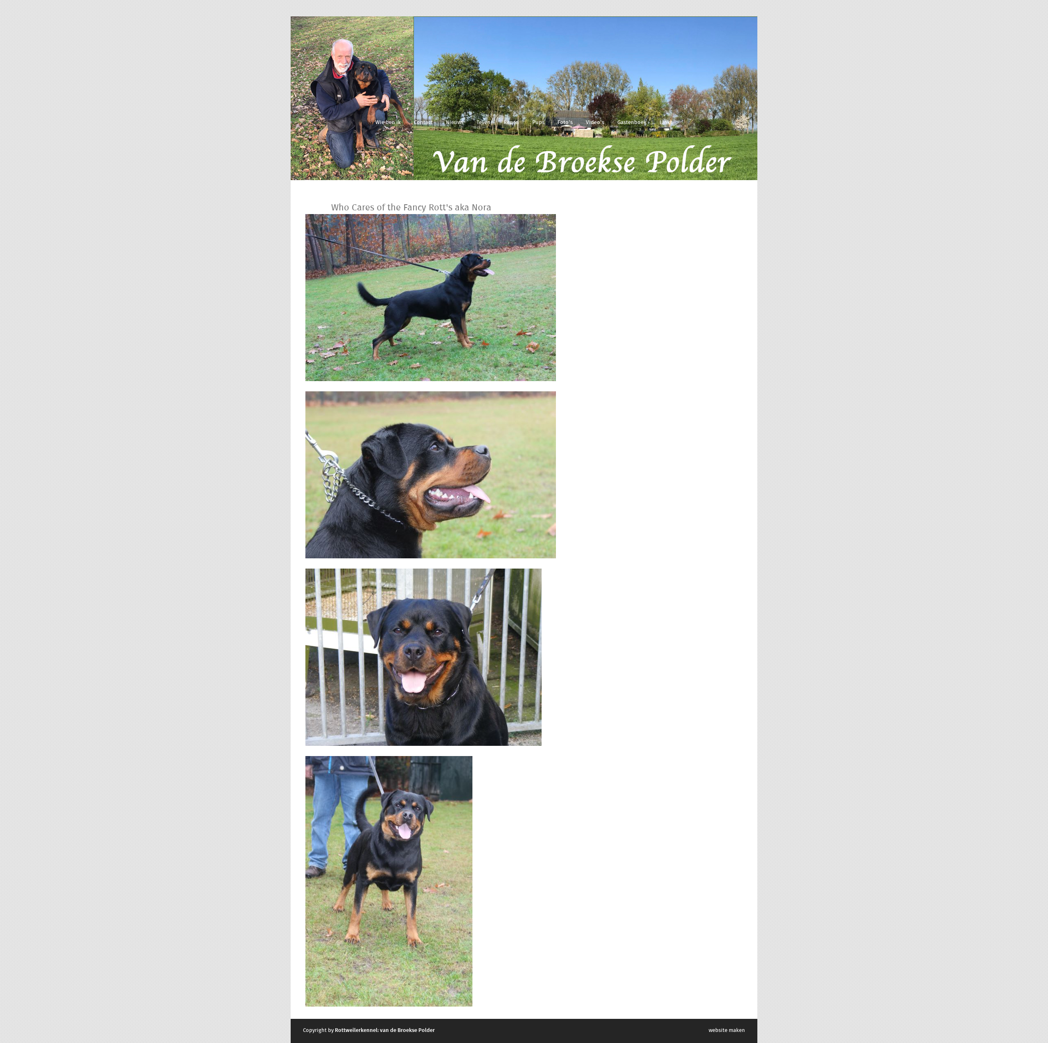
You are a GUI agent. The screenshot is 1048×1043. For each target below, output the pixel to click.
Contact (423, 122)
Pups (538, 122)
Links (666, 122)
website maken (727, 1030)
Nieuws (454, 122)
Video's (595, 122)
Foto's (565, 122)
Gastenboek (631, 122)
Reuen (511, 122)
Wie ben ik (388, 122)
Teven (483, 122)
